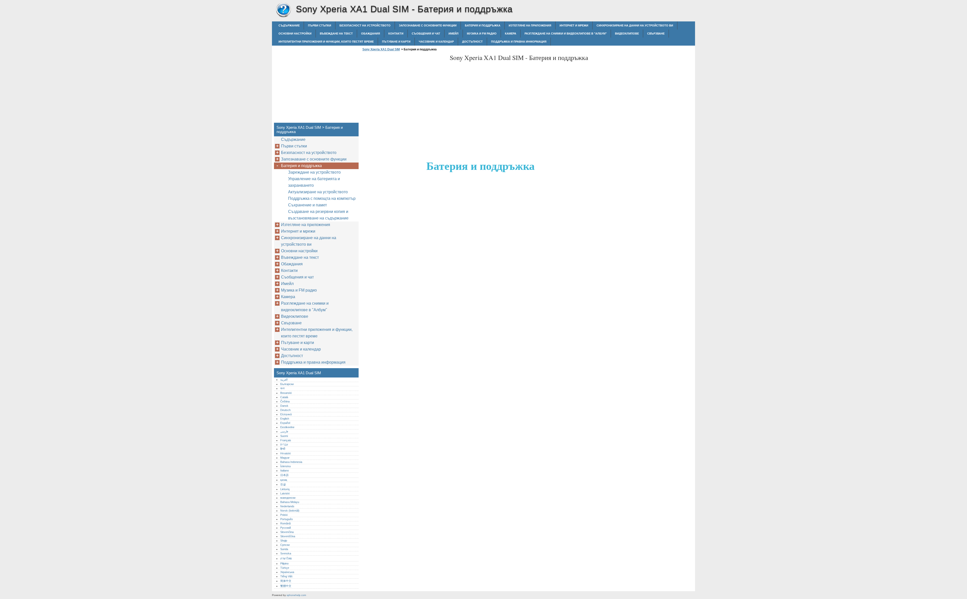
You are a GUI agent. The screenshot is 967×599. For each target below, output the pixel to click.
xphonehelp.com (296, 595)
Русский (285, 527)
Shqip (283, 540)
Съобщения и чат (426, 33)
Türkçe (284, 567)
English (284, 418)
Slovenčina (287, 531)
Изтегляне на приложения (530, 25)
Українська (287, 572)
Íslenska (285, 466)
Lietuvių (285, 489)
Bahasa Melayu (289, 501)
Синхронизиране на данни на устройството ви (635, 25)
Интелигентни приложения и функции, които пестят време (326, 41)
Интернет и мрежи (574, 25)
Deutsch (285, 410)
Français (285, 440)
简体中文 (285, 580)
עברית (284, 444)
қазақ (283, 479)
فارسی (284, 431)
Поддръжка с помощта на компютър (322, 198)
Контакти (395, 33)
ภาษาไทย (286, 558)
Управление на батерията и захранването (314, 182)
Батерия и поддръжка (482, 25)
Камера (510, 33)
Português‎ (286, 519)
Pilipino (284, 563)
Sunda (284, 549)
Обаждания (370, 33)
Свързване (656, 33)
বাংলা (282, 388)
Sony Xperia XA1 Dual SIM (283, 10)
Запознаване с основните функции (428, 25)
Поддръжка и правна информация (518, 41)
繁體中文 (285, 585)
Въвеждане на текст (336, 33)
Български (287, 384)
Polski (284, 514)
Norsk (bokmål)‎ (289, 510)
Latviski (285, 493)
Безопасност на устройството (365, 25)
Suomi (284, 435)
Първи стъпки (319, 25)
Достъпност (472, 41)
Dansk (284, 405)
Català (284, 397)
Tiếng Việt (286, 576)
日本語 (284, 475)
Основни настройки (295, 33)
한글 (283, 484)
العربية (284, 379)
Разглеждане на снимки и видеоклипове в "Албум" (566, 33)
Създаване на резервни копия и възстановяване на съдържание (318, 214)
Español (285, 422)
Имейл (453, 33)
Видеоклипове (627, 33)
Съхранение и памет (307, 205)
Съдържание (289, 25)
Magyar (285, 457)
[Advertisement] (403, 88)
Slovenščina (287, 536)
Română (285, 523)
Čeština (285, 401)
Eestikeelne (287, 427)
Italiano (284, 470)
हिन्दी (282, 448)
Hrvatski (285, 453)
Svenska (285, 553)
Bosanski (286, 392)
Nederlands (287, 506)
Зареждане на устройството (314, 172)
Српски (285, 544)
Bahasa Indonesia (291, 461)
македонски (287, 497)
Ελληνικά (286, 414)
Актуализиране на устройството (318, 192)
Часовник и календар (436, 41)
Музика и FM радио (482, 33)
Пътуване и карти (396, 41)
